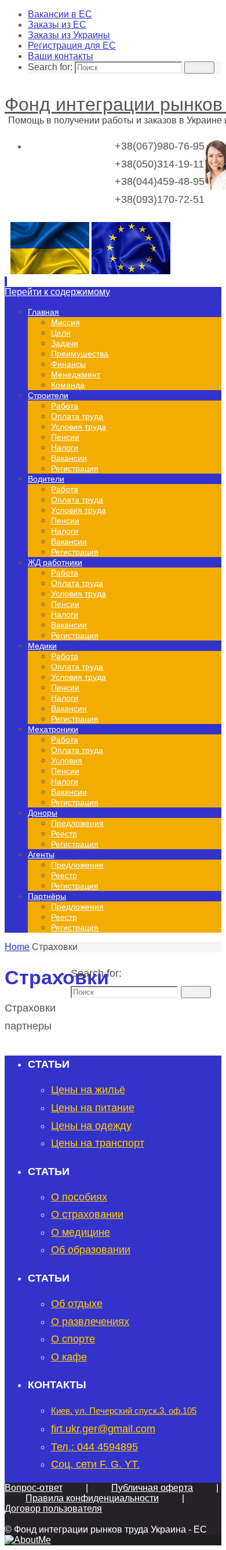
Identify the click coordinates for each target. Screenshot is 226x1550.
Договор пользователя (53, 1508)
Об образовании (90, 1250)
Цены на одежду (91, 1125)
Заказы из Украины (69, 35)
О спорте (73, 1339)
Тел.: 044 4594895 (94, 1447)
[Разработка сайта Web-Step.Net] (28, 1540)
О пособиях (79, 1197)
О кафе (69, 1357)
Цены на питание (92, 1108)
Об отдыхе (77, 1303)
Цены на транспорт (97, 1143)
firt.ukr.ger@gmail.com (103, 1429)
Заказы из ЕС (57, 25)
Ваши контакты (60, 56)
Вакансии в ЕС (60, 14)
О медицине (80, 1232)
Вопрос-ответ (34, 1488)
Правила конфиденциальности (92, 1498)
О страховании (87, 1214)
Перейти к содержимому (57, 292)
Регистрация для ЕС (72, 45)
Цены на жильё (88, 1090)
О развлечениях (90, 1321)
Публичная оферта (152, 1488)
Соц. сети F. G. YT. (95, 1464)
